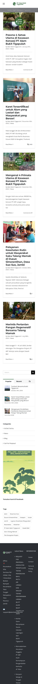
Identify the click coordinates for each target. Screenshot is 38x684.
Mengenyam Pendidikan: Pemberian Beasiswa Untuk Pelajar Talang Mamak (21, 411)
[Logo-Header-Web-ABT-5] (19, 3)
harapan (22, 517)
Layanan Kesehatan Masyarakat (20, 521)
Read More (9, 69)
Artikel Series (9, 428)
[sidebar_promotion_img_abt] (19, 451)
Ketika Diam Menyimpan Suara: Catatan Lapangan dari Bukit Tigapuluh (19, 630)
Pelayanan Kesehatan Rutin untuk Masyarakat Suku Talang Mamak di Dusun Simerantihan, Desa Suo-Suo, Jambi (18, 256)
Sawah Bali (25, 528)
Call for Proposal (10, 443)
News (12, 49)
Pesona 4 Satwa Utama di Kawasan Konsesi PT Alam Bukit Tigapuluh (17, 39)
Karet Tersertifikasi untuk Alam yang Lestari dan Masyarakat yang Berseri (17, 112)
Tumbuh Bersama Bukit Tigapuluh (19, 387)
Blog (5, 438)
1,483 (30, 144)
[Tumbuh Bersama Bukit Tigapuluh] (7, 387)
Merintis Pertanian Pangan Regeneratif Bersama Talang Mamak (18, 329)
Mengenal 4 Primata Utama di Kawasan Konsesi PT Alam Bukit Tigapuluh (18, 180)
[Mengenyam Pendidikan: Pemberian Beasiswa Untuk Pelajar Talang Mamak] (7, 410)
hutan (30, 517)
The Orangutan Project (11, 535)
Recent (19, 381)
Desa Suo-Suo (14, 514)
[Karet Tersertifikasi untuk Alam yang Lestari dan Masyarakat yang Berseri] (7, 397)
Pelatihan (17, 524)
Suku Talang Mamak (10, 531)
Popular (8, 381)
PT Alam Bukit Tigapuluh (12, 528)
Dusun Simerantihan (10, 517)
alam (5, 514)
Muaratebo (7, 524)
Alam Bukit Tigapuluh (14, 46)
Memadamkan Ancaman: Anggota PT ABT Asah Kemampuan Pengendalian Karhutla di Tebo (19, 657)
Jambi (6, 521)
